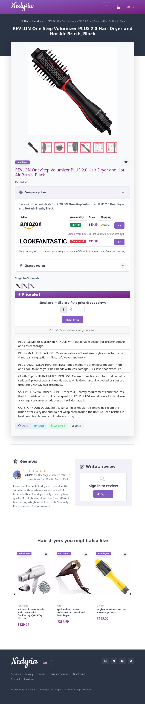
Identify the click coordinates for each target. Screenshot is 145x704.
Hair (26, 21)
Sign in (104, 494)
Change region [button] (34, 266)
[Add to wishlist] (126, 162)
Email (78, 425)
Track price (72, 319)
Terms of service (59, 674)
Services (16, 674)
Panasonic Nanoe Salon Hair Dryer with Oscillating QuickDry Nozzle (32, 614)
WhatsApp (59, 425)
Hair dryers (38, 21)
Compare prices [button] (35, 192)
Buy (119, 225)
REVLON (23, 181)
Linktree (29, 679)
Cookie (41, 674)
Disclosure (118, 251)
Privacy (29, 674)
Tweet (41, 425)
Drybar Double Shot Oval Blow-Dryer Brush (112, 611)
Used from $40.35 (79, 233)
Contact (15, 679)
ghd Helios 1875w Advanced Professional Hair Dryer (71, 612)
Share (25, 425)
